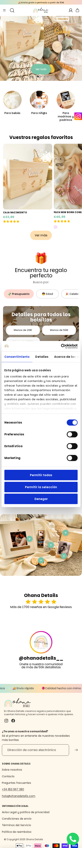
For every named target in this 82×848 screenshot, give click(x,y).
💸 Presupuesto (19, 294)
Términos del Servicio (16, 825)
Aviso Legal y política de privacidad (25, 812)
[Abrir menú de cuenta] (70, 10)
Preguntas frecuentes (16, 783)
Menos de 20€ (23, 330)
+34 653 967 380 (13, 789)
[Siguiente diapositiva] (77, 48)
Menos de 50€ (59, 330)
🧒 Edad (47, 294)
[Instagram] (78, 116)
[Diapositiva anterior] (4, 48)
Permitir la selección (41, 487)
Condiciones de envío (16, 819)
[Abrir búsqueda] (12, 10)
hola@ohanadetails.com (18, 796)
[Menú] (4, 10)
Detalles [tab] (41, 357)
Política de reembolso (16, 832)
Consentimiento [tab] (17, 357)
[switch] (72, 434)
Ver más (41, 70)
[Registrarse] (76, 750)
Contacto (8, 776)
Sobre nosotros (12, 770)
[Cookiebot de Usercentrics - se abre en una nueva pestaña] (61, 346)
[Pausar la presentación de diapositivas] (32, 76)
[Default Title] (55, 227)
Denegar (41, 499)
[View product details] (30, 539)
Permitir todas (41, 475)
